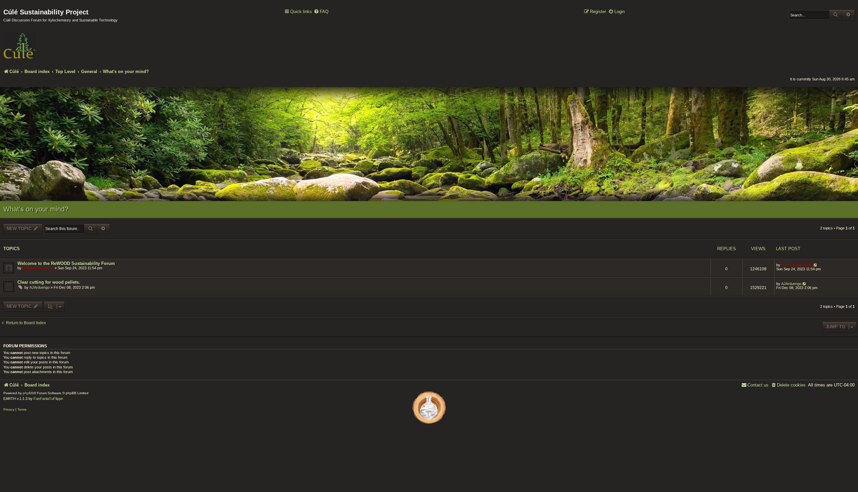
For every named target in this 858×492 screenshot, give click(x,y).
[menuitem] (321, 12)
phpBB (28, 393)
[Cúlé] (46, 41)
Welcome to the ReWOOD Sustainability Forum (66, 263)
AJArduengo (39, 287)
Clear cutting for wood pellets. (48, 282)
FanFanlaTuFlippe (48, 399)
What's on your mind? (35, 209)
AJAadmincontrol (38, 268)
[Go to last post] (815, 265)
